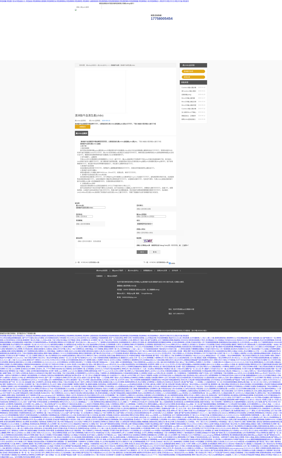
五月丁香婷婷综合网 (30, 351)
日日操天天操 (204, 415)
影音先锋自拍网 (31, 415)
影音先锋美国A (103, 393)
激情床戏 (12, 362)
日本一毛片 (187, 408)
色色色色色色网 (206, 439)
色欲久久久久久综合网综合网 (179, 358)
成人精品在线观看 (113, 400)
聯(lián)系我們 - (89, 4)
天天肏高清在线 (197, 377)
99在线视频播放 (162, 338)
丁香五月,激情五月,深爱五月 (196, 400)
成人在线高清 (111, 375)
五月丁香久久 (143, 351)
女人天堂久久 (276, 400)
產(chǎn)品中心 (114, 24)
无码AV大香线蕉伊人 (64, 437)
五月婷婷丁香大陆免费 (93, 411)
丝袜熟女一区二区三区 (66, 358)
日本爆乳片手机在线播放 (53, 435)
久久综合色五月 (83, 408)
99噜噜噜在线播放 (197, 349)
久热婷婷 (186, 441)
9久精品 (217, 364)
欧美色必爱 (241, 382)
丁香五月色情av (193, 384)
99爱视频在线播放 (171, 371)
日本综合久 (244, 408)
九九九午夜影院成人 (195, 435)
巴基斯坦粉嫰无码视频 (270, 364)
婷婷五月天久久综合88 (226, 444)
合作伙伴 (161, 24)
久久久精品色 (253, 417)
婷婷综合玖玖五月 (122, 355)
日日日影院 (195, 428)
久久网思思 (143, 373)
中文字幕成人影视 (73, 340)
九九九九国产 (64, 413)
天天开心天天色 (175, 364)
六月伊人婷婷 (190, 444)
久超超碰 (220, 386)
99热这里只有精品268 (99, 362)
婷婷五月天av (176, 344)
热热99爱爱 (50, 430)
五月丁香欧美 (27, 441)
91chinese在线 (21, 360)
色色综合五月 (81, 395)
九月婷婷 (130, 433)
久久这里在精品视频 (121, 388)
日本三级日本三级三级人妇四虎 (31, 400)
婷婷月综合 (43, 406)
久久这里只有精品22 (27, 448)
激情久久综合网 (218, 441)
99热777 (101, 371)
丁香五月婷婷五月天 (224, 358)
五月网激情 (90, 369)
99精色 (149, 386)
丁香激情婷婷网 (192, 373)
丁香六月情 (55, 340)
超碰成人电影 (255, 424)
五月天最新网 (194, 338)
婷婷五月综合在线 (218, 371)
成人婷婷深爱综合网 (30, 377)
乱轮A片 (81, 397)
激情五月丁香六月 (44, 355)
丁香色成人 (167, 397)
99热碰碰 (109, 415)
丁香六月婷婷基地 (170, 433)
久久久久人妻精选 (15, 347)
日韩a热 (228, 371)
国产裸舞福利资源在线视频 (261, 369)
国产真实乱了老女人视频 (265, 441)
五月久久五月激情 (264, 375)
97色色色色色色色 (201, 437)
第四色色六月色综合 (12, 448)
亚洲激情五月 (248, 391)
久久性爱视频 (145, 428)
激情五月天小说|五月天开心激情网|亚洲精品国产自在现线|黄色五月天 (189, 360)
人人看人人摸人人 (266, 415)
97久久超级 (264, 349)
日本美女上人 (159, 393)
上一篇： (78, 262)
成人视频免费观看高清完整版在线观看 (158, 342)
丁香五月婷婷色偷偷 (210, 448)
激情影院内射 (90, 439)
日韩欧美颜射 (216, 366)
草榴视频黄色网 (143, 388)
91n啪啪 (92, 424)
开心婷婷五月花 (260, 393)
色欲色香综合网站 (169, 391)
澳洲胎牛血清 (188, 71)
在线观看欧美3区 (124, 342)
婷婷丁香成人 (114, 377)
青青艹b (111, 338)
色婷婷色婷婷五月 (131, 382)
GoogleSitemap (146, 293)
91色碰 (232, 364)
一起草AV (7, 375)
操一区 (205, 393)
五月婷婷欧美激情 (139, 441)
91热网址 (235, 430)
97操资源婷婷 (165, 430)
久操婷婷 (25, 444)
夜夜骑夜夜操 (196, 347)
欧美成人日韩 (276, 375)
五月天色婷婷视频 (248, 433)
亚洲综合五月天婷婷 (28, 369)
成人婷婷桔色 (151, 450)
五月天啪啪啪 (82, 426)
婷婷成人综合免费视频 (29, 375)
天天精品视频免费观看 (183, 455)
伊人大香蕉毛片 (5, 377)
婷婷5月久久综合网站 (135, 395)
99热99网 (124, 424)
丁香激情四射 (94, 444)
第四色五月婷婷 (98, 347)
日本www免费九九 (213, 411)
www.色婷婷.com (64, 371)
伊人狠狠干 (205, 369)
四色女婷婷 (6, 380)
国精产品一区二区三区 (193, 369)
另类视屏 (154, 377)
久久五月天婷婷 (118, 382)
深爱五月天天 (81, 355)
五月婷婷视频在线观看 (191, 402)
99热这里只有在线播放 (238, 404)
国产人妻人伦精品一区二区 (50, 455)
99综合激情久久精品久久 (267, 430)
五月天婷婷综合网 (23, 446)
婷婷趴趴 (19, 422)
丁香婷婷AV (82, 441)
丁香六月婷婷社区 (78, 349)
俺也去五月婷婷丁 (155, 408)
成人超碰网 (274, 358)
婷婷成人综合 (144, 415)
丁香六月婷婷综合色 (170, 406)
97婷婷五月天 (87, 422)
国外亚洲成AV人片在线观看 (129, 430)
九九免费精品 (24, 424)
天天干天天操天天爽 (209, 353)
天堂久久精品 (249, 437)
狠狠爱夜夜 (133, 408)
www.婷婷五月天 (214, 393)
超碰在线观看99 (39, 349)
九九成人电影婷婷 (188, 417)
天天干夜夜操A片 (180, 450)
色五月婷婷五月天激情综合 (233, 386)
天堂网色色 (42, 422)
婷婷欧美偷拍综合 (116, 373)
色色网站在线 (34, 424)
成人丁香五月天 (179, 369)
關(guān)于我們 (98, 24)
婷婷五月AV (50, 452)
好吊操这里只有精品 (253, 455)
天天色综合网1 (28, 349)
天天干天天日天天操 (207, 428)
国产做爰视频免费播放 (208, 404)
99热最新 (208, 430)
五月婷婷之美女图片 (75, 362)
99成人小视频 (94, 408)
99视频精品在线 (53, 415)
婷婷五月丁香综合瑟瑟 (47, 397)
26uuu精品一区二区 (192, 404)
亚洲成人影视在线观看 (223, 344)
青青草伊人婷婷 (153, 364)
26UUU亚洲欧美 (248, 373)
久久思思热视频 (208, 377)
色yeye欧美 (38, 419)
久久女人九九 (164, 364)
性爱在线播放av (186, 364)
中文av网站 (171, 419)
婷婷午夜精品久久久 (242, 400)
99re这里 (181, 406)
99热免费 (62, 338)
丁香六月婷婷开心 (121, 395)
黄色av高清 (166, 411)
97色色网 (57, 446)
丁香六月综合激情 (68, 373)
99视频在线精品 (134, 355)
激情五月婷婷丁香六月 (111, 349)
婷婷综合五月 (56, 355)
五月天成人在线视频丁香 (25, 384)
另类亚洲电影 (13, 413)
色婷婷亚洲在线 (83, 428)
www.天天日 (204, 417)
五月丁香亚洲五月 (268, 444)
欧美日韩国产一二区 (71, 347)
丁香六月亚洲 (100, 455)
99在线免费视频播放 (230, 382)
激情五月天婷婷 (98, 386)
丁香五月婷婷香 (272, 386)
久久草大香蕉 (268, 362)
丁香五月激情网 (27, 353)
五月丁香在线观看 (253, 349)
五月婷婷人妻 (162, 435)
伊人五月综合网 (154, 413)
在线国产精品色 (238, 439)
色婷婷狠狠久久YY (223, 404)
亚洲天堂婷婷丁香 (79, 369)
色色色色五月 (234, 384)
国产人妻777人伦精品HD (53, 377)
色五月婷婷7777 (248, 377)
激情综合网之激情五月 (157, 422)
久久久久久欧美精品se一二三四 (82, 402)
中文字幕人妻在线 (149, 384)
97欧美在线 (238, 444)
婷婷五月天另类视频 (36, 391)
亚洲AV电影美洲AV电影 (200, 408)
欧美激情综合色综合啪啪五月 (229, 342)
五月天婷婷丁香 (260, 377)
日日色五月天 (166, 353)
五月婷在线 (24, 373)
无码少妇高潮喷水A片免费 (246, 450)
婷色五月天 (47, 391)
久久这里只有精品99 (120, 351)
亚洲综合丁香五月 (162, 441)
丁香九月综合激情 (226, 391)
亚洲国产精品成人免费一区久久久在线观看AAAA (77, 455)
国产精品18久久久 (146, 446)
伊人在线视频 (47, 419)
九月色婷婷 (163, 419)
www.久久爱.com (185, 428)
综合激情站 (234, 395)
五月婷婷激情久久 (38, 362)
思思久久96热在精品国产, (267, 347)
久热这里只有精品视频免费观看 (199, 380)
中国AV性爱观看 (146, 355)
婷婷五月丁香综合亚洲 (69, 404)
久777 (107, 397)
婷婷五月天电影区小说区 (218, 406)
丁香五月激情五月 (210, 386)
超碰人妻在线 (257, 422)
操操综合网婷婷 (131, 393)
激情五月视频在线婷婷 (178, 400)
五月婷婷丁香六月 (97, 340)
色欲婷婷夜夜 (97, 448)
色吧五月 (132, 444)
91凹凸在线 (9, 439)
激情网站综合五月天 (178, 430)
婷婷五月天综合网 (36, 437)
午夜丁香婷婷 (107, 413)
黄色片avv (206, 366)
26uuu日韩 (120, 364)
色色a (197, 417)
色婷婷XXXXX (270, 419)
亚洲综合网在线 (194, 439)
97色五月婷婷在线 (262, 433)
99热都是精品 (158, 433)
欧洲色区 (126, 353)
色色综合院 (184, 439)
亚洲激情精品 (59, 430)
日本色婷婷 (4, 362)
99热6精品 (137, 433)
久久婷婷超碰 (130, 404)
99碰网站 (66, 435)
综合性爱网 (33, 422)
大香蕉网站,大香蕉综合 (38, 446)
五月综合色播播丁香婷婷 (69, 384)
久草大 (118, 344)
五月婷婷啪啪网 (53, 402)
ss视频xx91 (38, 404)
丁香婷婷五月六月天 (161, 358)
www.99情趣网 (181, 391)
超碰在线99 (276, 448)
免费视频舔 (260, 419)
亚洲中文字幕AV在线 (60, 428)
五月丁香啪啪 (60, 397)
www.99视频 (155, 430)
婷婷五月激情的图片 (86, 353)
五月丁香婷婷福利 (175, 441)
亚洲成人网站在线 (73, 366)
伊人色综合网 (176, 448)
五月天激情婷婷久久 (254, 404)
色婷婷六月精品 (86, 386)
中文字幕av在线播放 (262, 397)
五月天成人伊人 (39, 452)
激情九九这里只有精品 (57, 408)
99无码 (242, 455)
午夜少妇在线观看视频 (57, 388)
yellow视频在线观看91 (60, 444)
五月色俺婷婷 (109, 395)
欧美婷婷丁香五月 (29, 340)
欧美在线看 (251, 388)
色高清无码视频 (193, 340)
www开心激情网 (201, 444)
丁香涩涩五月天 (178, 452)
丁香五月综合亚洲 (135, 411)
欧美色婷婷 (230, 400)
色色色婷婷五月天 (255, 408)
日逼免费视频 (168, 402)
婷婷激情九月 (44, 424)
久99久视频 (35, 397)
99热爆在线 (91, 426)
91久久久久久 (45, 344)
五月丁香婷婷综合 (58, 395)
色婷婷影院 (31, 347)
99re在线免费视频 (184, 371)
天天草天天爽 (275, 360)
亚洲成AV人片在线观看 (206, 344)
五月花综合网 (144, 406)
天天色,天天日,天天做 (57, 360)
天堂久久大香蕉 (108, 388)
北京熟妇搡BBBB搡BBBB (39, 371)
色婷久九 (160, 450)
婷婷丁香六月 (10, 388)
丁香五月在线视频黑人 (88, 366)
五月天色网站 (215, 380)
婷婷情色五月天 (27, 419)
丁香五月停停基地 (51, 358)
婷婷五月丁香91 (92, 355)
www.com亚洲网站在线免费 (132, 384)
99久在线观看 (109, 417)
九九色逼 (49, 446)
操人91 (36, 344)
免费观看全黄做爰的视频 (262, 353)
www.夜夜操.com (248, 397)
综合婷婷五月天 (204, 391)
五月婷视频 (250, 413)
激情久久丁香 (169, 355)
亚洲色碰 (15, 406)
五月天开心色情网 (97, 419)
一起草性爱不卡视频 (227, 437)
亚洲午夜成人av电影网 (94, 435)
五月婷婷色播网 (274, 349)
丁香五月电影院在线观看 (166, 455)
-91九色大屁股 (43, 380)
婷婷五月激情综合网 (7, 450)
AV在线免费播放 (147, 347)
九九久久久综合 (225, 397)
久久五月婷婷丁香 (174, 435)
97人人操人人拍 (102, 428)
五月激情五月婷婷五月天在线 (29, 406)
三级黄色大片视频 (62, 351)
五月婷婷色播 (70, 417)
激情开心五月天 (235, 366)
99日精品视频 (206, 371)
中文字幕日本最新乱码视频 (143, 397)
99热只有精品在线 (66, 422)
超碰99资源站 (205, 402)
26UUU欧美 (18, 441)
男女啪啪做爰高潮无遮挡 (238, 435)
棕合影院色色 (130, 364)
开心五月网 (104, 441)
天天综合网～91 (67, 386)
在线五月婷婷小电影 (267, 355)
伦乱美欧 (25, 391)
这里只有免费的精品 (240, 419)
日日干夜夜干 (7, 393)
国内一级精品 (84, 444)
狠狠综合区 (238, 377)
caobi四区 (231, 388)
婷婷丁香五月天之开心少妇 (201, 455)
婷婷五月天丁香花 (220, 360)
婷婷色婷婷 (181, 437)
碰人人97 (254, 347)
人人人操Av (245, 371)
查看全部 (187, 77)
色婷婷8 (3, 386)
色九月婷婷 (18, 349)
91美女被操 (160, 360)
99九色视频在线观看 (21, 417)
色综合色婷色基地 (166, 426)
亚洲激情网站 (274, 417)
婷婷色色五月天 (255, 364)
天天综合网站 (109, 386)
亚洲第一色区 (180, 366)
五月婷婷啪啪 (181, 419)
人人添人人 (235, 455)
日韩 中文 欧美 (101, 439)
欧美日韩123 (218, 362)
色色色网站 (102, 384)
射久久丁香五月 (255, 400)
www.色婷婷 (16, 369)
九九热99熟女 (275, 408)
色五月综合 (246, 347)
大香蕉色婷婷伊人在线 (114, 384)
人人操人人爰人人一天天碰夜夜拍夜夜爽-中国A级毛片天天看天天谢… (154, 349)
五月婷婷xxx (198, 448)
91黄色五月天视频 (137, 342)
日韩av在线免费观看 (126, 419)
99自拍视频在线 (220, 351)
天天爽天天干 (158, 347)
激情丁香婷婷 (246, 422)
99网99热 (98, 430)
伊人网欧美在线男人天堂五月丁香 (224, 426)
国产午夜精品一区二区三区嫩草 (26, 355)
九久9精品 (73, 435)
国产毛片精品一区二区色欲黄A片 (81, 413)
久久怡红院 (48, 450)
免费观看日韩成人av (241, 411)
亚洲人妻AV (229, 377)
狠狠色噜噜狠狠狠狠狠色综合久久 (262, 439)
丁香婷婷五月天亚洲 (117, 397)
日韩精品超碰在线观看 (79, 406)
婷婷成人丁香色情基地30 (185, 433)
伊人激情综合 (133, 439)
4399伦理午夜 (205, 384)
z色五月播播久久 (249, 351)
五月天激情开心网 (227, 411)
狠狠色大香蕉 (147, 366)
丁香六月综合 (198, 452)
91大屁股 (158, 411)
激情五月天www (102, 364)
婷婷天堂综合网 (74, 391)
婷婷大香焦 (11, 395)
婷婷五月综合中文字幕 (175, 386)
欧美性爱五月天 (15, 353)
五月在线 (105, 380)
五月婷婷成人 (151, 382)
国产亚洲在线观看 (217, 450)
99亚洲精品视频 (242, 338)
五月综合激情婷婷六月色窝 (181, 342)
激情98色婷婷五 (270, 388)
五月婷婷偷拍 (124, 349)
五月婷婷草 (9, 404)
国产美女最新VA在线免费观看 (223, 347)
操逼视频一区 (28, 344)
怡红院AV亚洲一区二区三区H (81, 375)
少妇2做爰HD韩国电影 (100, 391)
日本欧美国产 (213, 408)
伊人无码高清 (149, 402)
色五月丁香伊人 (80, 382)
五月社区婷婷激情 (157, 395)
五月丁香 (197, 426)
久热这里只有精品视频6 (117, 393)
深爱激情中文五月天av (29, 380)
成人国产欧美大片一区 (268, 338)
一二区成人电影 (113, 362)
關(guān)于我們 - (80, 4)
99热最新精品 (211, 358)
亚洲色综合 (98, 388)
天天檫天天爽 (114, 430)
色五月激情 (142, 382)
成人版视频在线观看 (243, 364)
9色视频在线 (166, 415)
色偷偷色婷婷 (27, 439)
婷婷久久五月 (180, 444)
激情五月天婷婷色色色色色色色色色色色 (263, 428)
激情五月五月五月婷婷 (167, 404)
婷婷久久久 (274, 426)
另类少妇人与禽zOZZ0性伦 (45, 347)
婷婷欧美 (217, 435)
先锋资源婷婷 (20, 395)
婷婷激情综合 (259, 413)
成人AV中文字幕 (130, 375)
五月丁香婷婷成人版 (39, 413)
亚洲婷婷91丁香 (106, 437)
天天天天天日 (272, 380)
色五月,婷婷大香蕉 (85, 347)
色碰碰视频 (18, 404)
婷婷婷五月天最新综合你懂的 (247, 426)
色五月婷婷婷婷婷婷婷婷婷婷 (94, 397)
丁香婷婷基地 (243, 428)
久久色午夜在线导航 (263, 411)
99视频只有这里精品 (151, 424)
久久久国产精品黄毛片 (129, 448)
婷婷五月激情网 (232, 406)
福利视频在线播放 (56, 344)
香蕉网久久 (42, 351)
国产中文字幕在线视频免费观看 (258, 358)
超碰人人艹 (127, 402)
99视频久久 (47, 439)
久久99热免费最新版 (11, 415)
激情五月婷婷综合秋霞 (262, 437)
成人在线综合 (143, 426)
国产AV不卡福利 (27, 338)
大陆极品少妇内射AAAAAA (227, 340)
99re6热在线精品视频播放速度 (10, 338)
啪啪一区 (274, 369)
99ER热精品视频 (141, 364)
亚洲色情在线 (178, 402)
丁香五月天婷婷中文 (42, 384)
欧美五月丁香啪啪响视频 (137, 386)
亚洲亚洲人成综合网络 (121, 415)
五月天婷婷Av (169, 450)
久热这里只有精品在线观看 (272, 384)
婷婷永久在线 (104, 404)
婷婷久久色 (155, 428)
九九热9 (8, 406)
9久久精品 (99, 446)
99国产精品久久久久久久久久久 (27, 426)
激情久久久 (129, 391)
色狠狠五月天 (132, 351)
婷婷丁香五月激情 (54, 373)
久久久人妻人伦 (17, 428)
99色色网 (199, 388)
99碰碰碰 (105, 430)
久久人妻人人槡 (9, 360)
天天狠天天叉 (144, 400)
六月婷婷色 (225, 366)
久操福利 (3, 395)
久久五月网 (70, 388)
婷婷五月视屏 (129, 446)
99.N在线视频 (76, 437)
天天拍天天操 (107, 369)
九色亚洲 (97, 437)
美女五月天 (167, 448)
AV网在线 (240, 441)
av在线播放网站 (250, 441)
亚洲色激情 (53, 342)
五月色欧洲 (62, 426)
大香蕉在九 (185, 344)
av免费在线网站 (192, 391)
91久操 (12, 444)
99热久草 (159, 373)
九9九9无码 (78, 422)
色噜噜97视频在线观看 (178, 424)
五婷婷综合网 (273, 446)
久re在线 (55, 391)
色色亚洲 (50, 375)
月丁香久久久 (194, 415)
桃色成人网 (18, 439)
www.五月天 (238, 373)
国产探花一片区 (158, 355)
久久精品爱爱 (256, 444)
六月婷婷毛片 (126, 360)
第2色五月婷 (169, 422)
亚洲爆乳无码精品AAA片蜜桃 (205, 433)
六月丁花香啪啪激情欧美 (209, 342)
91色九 (265, 382)
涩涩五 (78, 377)
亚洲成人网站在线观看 (10, 452)
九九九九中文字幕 (113, 366)
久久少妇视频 (151, 417)
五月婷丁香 (221, 353)
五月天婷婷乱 (37, 439)
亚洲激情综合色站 (218, 446)
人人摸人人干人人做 (131, 426)
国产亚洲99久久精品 (227, 452)
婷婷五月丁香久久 (177, 411)
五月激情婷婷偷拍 (126, 362)
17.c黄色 (252, 411)
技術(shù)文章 (146, 24)
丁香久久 (230, 422)
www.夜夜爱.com (155, 415)
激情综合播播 (32, 430)
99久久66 (31, 388)
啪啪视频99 (9, 349)
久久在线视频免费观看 (233, 433)
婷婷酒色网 (158, 369)
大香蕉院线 (119, 446)
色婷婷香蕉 (255, 415)
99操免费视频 (103, 338)
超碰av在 (159, 406)
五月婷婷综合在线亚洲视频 (13, 435)
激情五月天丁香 (144, 437)
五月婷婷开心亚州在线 (43, 382)
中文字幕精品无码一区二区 (169, 428)
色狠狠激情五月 (114, 358)
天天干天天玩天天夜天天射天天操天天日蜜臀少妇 (253, 360)
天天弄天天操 (246, 369)
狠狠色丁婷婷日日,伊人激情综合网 (243, 344)
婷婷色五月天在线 (138, 402)
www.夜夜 (253, 342)
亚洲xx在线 (47, 340)
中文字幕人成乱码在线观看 (92, 380)
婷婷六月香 (188, 411)
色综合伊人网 (178, 382)
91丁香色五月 (207, 347)
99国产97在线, (204, 373)
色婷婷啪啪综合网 (62, 400)
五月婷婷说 (125, 344)
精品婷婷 (112, 441)
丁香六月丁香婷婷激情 (150, 419)
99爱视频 (147, 395)
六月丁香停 (15, 373)
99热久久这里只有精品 (211, 424)
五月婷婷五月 (85, 340)
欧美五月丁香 (127, 441)
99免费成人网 (168, 369)
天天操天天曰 (215, 369)
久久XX (143, 358)
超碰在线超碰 (92, 384)
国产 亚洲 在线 (77, 342)
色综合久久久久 (242, 340)
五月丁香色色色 (213, 437)
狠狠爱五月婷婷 (83, 371)
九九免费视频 (42, 415)
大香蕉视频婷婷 (245, 415)
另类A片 (276, 415)
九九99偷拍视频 (21, 388)
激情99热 (235, 428)
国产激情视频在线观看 (112, 424)
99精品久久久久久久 (103, 426)
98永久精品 (121, 428)
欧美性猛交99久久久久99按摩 (229, 408)
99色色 (79, 344)
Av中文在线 (128, 413)
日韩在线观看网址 (10, 366)
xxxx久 (24, 347)
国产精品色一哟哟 (238, 380)
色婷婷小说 (124, 400)
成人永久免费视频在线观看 (173, 395)
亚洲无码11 (9, 441)
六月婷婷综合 (114, 404)
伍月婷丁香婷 (53, 371)
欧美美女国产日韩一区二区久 (172, 408)
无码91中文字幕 (239, 375)
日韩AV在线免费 (34, 393)
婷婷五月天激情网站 (137, 344)
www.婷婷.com (74, 444)
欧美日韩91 (20, 362)
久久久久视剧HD (187, 448)
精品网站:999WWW (181, 340)
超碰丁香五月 (39, 435)
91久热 (107, 433)
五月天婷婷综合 (62, 362)
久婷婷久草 (22, 430)
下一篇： (146, 262)
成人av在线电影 (144, 430)
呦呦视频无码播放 (199, 364)
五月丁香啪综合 (12, 430)
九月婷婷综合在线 (132, 437)
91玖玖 (239, 351)
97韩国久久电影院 (239, 353)
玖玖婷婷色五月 (148, 393)
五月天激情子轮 (251, 380)
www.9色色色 (183, 393)
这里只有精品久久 (29, 411)
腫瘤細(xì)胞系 (122, 286)
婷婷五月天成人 (189, 395)
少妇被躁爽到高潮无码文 (13, 397)
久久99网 (27, 362)
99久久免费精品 (92, 338)
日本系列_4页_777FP (43, 369)
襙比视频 (102, 415)
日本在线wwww (24, 437)
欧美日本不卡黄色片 (34, 360)
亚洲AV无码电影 (245, 384)
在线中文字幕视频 (93, 404)
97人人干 (229, 353)
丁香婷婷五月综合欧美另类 (108, 342)
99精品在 (277, 362)
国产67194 (57, 404)
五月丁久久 (189, 406)
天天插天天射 (16, 391)
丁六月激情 (87, 362)
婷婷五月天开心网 (69, 377)
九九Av (205, 388)
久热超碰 (147, 377)
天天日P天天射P (159, 446)
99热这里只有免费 (174, 384)
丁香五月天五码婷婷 (119, 340)
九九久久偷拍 (134, 406)
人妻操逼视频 (268, 406)
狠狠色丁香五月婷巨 (36, 444)
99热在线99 (38, 428)
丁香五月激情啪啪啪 (273, 393)
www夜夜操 (143, 439)
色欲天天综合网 (76, 393)
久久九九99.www (231, 441)
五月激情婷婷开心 (81, 373)
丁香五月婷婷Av (189, 362)
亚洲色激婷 (252, 419)
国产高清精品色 (253, 340)
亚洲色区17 (138, 419)
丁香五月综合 (245, 355)
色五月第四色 (67, 369)
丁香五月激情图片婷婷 (251, 452)
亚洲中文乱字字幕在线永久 (52, 386)
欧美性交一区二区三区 (138, 450)
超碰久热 (85, 364)
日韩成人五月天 (70, 395)
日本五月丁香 (4, 400)
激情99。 (29, 366)
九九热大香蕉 (171, 351)
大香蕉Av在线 (28, 428)
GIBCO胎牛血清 (167, 282)
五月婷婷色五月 (104, 406)
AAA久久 (67, 393)
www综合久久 (151, 362)
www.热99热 (162, 439)
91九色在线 (124, 408)
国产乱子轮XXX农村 (270, 402)
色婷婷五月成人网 (53, 422)
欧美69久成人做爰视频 (73, 430)
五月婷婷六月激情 (249, 386)
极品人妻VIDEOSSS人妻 (57, 366)
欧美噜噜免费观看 (117, 426)
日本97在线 (249, 362)
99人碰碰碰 (247, 444)
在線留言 (96, 4)
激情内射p (133, 353)
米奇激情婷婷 (213, 375)
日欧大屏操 (225, 384)
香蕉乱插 (67, 375)
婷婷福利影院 (59, 417)
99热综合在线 (166, 388)
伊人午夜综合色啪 (178, 397)
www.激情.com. (178, 426)
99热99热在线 (104, 450)
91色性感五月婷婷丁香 (77, 400)
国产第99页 (97, 353)
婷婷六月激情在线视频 (263, 448)
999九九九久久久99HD (223, 428)
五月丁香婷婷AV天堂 (33, 395)
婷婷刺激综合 (258, 362)
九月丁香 (193, 358)
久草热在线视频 (184, 349)
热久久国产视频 (118, 413)
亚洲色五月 (169, 382)
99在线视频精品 (22, 386)
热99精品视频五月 (225, 430)
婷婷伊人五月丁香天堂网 (166, 377)
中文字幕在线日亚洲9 (226, 375)
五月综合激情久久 (181, 422)
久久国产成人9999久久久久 (68, 448)
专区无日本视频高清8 (183, 377)
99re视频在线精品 (244, 424)
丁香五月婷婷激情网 (233, 355)
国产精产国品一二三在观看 (100, 377)
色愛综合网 (212, 395)
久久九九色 (260, 388)
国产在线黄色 (152, 340)
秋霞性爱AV (47, 444)
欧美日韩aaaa (252, 435)
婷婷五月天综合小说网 (224, 419)
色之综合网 (113, 428)
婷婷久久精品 (232, 351)
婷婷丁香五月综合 (21, 450)
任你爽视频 (41, 430)
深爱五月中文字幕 (59, 349)
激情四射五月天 (209, 351)
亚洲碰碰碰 (239, 452)
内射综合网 (4, 402)
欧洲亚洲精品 (180, 404)
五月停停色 (208, 441)
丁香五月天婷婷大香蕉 (249, 366)
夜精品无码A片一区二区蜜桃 (216, 355)
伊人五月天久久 (238, 393)
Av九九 (163, 413)
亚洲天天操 (212, 419)
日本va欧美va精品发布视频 (263, 391)
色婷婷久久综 (12, 386)
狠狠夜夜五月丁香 (49, 437)
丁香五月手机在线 (53, 413)
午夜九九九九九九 (198, 355)
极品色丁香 (262, 435)
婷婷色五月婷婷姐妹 (111, 419)
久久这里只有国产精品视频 (84, 388)
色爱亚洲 (184, 384)
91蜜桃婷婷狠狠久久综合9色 (243, 402)
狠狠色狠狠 (6, 344)
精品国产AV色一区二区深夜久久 (59, 406)
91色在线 (19, 340)
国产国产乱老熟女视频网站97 (189, 413)
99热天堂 (77, 386)
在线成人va (151, 373)
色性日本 (184, 380)
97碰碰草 (148, 375)
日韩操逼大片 (260, 450)
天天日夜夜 (54, 448)
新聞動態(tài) (130, 24)
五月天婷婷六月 (28, 404)
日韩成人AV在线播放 (228, 417)
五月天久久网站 (115, 360)
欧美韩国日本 (152, 435)
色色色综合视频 (38, 441)
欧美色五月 (255, 355)
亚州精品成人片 (211, 340)
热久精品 (63, 340)
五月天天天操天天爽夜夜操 (216, 400)
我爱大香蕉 (54, 426)
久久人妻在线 (85, 419)
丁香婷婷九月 (104, 373)
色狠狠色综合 (155, 380)
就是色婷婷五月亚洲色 (97, 344)
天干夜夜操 (231, 360)
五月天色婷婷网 (226, 380)
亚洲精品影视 (261, 386)
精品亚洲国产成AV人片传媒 (175, 446)
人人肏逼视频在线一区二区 (212, 382)
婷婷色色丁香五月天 (42, 408)
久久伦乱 (249, 353)
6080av (57, 452)
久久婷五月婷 (191, 419)
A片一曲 (223, 369)
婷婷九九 (130, 371)
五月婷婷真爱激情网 (234, 369)
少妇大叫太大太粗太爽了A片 (120, 450)
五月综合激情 (47, 428)
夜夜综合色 (26, 397)
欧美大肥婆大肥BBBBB (85, 351)
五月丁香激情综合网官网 (180, 415)
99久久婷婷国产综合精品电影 (71, 446)
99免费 (155, 375)
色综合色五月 (199, 430)
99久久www (166, 344)
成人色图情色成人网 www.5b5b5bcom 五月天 (68, 450)
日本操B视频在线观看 (130, 373)
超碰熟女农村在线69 (144, 452)
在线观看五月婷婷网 (139, 435)
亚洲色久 (208, 397)
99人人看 (86, 342)
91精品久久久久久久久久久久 (234, 362)
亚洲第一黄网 (182, 351)
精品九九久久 (142, 353)
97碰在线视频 (139, 371)
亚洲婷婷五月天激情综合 (183, 355)
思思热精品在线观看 (246, 395)
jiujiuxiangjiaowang (236, 448)
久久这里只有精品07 (155, 448)
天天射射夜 (82, 435)
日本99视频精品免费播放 (172, 347)
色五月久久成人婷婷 (164, 417)
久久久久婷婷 (123, 444)
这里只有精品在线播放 (136, 424)
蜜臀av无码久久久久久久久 (154, 444)
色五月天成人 (106, 353)
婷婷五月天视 (115, 408)
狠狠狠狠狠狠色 (109, 347)
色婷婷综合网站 (99, 402)
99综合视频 (190, 430)
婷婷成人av (86, 446)
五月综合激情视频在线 (141, 413)
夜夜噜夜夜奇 (59, 375)
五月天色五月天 (214, 417)
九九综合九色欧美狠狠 (59, 439)
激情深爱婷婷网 (87, 437)
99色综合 (268, 413)
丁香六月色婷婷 (134, 380)
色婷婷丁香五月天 (38, 358)
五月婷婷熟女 (213, 422)
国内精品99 (197, 446)
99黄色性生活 (127, 435)
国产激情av (275, 437)
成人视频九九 (219, 377)
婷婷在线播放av (153, 404)
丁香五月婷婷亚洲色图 (40, 366)
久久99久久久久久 (232, 415)
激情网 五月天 (35, 457)
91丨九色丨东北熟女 (147, 369)
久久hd (247, 439)
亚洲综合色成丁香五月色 (228, 424)
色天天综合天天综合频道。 (125, 347)
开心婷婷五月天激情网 (35, 450)
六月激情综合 (181, 373)
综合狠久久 (194, 344)
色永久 (140, 393)
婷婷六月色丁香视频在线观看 (134, 338)
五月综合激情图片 (171, 393)
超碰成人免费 (201, 358)
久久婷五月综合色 (189, 388)
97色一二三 (260, 351)
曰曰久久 (225, 413)
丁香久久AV (203, 422)
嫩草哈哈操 (93, 371)
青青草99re (124, 411)
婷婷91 (18, 444)
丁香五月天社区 (71, 408)
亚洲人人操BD (262, 380)
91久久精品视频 (206, 426)
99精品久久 (236, 371)
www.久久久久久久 (154, 353)
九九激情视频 (215, 391)
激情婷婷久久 (231, 338)
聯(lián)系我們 (196, 24)
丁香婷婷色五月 (227, 402)
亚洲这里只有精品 (59, 419)
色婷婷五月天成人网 (85, 448)
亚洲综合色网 (195, 342)
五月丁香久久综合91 (203, 450)
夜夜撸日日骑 (107, 382)
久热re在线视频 (176, 388)
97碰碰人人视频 (24, 371)
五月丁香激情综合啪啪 (165, 340)
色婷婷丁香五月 (103, 360)
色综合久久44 (10, 426)
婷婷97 (122, 404)
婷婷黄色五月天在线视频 (237, 413)
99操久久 (276, 455)
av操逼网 (228, 455)
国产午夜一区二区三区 (16, 382)
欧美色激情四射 (220, 338)
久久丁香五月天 (197, 386)
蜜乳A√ (94, 360)
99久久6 (138, 347)
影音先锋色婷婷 (9, 422)
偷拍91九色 (98, 351)
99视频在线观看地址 (68, 355)
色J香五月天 (45, 393)
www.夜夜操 (189, 452)
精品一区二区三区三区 (254, 382)
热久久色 (86, 344)
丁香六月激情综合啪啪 (100, 358)
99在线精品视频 (17, 342)
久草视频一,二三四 (140, 391)
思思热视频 (157, 344)
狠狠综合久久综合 (127, 358)
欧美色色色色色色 (16, 411)
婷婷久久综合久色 (202, 395)
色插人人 (39, 340)
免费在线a (119, 452)
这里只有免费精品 (35, 386)
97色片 (202, 340)
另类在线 (85, 393)
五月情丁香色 (35, 433)
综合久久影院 (156, 452)
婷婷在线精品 (17, 364)
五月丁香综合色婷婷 (133, 428)
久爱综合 (49, 349)
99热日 (93, 446)
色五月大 (119, 441)
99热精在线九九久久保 (68, 415)
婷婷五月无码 (134, 415)
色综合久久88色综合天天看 (38, 373)
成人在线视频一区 (169, 373)
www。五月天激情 (16, 457)
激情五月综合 (161, 351)
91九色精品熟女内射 (179, 375)
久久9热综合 (42, 375)
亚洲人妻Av (179, 362)
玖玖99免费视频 (168, 362)
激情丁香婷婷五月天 (9, 384)
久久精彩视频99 (226, 439)
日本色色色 (102, 355)
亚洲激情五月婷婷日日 (100, 422)
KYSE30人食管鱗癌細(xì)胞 (159, 262)
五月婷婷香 (149, 344)
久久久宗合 (160, 371)
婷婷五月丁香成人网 (140, 340)
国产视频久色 (220, 433)
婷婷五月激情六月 (6, 364)
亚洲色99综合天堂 (83, 415)
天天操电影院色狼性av (40, 342)
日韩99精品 (89, 349)
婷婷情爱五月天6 (10, 446)
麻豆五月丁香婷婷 (85, 360)
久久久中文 (45, 360)
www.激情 (26, 433)
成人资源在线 (142, 448)
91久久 (136, 446)
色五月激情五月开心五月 (95, 395)
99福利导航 (28, 342)
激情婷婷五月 (213, 388)
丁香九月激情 (101, 366)
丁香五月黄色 (75, 452)
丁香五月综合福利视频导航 (194, 397)
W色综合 (156, 366)
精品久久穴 (59, 347)
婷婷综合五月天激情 (64, 342)
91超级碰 (13, 455)
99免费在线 (100, 433)
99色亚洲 (184, 435)
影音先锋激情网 (92, 406)
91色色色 (93, 428)
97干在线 (216, 452)
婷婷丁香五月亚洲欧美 (195, 351)
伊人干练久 (208, 452)
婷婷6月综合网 (56, 369)
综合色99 (234, 349)
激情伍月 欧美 (114, 422)
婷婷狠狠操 (238, 347)
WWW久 (41, 377)
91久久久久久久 (50, 362)
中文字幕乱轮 (107, 435)
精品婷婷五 (117, 369)
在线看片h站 (120, 455)
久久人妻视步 (63, 391)
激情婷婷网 (129, 397)
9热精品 (152, 406)
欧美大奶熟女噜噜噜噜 (15, 351)
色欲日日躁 (111, 355)
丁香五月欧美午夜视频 (83, 417)
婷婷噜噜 (150, 358)
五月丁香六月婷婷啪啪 (75, 433)
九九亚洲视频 (65, 452)
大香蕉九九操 (266, 400)
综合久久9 (209, 364)
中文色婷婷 (215, 397)
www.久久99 (109, 371)
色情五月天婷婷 (28, 435)
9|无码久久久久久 (48, 417)
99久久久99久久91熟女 (194, 424)
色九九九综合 (253, 430)
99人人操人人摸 (86, 391)
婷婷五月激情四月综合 (117, 391)
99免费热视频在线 (25, 413)
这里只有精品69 (274, 397)
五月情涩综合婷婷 (130, 452)
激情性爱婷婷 (72, 441)
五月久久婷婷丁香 (120, 371)
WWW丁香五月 (109, 446)
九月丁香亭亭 (238, 391)
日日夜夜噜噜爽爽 (35, 417)
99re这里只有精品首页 (20, 393)
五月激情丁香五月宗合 (10, 437)
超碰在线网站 (38, 353)
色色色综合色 (186, 347)
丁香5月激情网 (228, 373)
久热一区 (137, 358)
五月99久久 (98, 369)
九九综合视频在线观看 (263, 344)
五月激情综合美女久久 (217, 415)
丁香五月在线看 (68, 382)
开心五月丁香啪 (55, 384)
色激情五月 (160, 382)
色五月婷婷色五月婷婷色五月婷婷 (131, 377)
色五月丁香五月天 (269, 373)
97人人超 (120, 375)
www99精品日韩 (150, 338)
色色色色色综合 (223, 448)
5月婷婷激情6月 (266, 424)
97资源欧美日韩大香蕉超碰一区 (56, 441)
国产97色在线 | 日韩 (73, 419)
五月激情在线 (115, 406)
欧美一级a (159, 402)
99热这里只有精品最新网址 (170, 380)
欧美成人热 (93, 393)
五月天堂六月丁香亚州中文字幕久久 (53, 364)
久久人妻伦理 (155, 400)
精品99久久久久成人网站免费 (179, 338)
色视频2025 (242, 349)
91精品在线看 (249, 393)
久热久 (68, 349)
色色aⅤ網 (92, 364)
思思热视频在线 (263, 426)
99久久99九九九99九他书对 (76, 338)
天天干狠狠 (190, 437)
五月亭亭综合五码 (164, 375)
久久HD (74, 371)
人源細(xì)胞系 (179, 282)
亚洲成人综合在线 (139, 417)
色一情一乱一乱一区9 (26, 452)
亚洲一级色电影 (254, 338)
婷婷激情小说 (13, 371)
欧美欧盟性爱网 (169, 444)
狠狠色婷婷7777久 (173, 439)
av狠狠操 (3, 351)
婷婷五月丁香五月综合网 (130, 369)
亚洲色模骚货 (212, 444)
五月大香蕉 (258, 402)
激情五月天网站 (266, 455)
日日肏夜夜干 (110, 455)
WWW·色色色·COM (74, 364)
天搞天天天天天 (89, 433)
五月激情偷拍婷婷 (257, 406)
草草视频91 (197, 353)
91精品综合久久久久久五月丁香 (104, 452)
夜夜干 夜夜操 (164, 424)
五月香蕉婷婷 (206, 446)
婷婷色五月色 (165, 400)
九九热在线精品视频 (27, 408)
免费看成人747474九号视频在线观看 (65, 353)
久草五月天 (112, 364)
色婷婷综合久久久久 (15, 402)
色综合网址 (119, 338)
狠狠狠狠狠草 (145, 380)
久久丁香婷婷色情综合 (265, 342)
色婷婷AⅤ (199, 362)
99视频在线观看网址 (155, 391)
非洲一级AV (99, 424)
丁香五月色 (108, 340)
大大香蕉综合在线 (70, 344)
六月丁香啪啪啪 (134, 400)
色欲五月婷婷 (239, 437)
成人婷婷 (215, 430)
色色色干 (22, 415)
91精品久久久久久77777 (148, 455)
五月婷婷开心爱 (154, 388)
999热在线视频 (42, 402)
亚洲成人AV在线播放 (197, 441)
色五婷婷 (26, 422)
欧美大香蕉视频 (71, 397)
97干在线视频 (117, 353)
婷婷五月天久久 (64, 402)
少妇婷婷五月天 (141, 404)
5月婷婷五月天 (143, 408)
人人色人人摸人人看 (207, 338)
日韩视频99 (266, 408)
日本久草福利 (176, 417)
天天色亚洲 (189, 353)
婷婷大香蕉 (152, 351)
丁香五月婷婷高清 (139, 362)
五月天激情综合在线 (92, 450)
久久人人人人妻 (205, 413)
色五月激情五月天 (17, 344)
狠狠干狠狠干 (154, 426)
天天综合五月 (10, 355)
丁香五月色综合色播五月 (266, 366)
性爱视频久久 (16, 375)
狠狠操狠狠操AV (251, 375)
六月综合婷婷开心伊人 (118, 433)
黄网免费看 (21, 366)
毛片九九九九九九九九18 (124, 417)
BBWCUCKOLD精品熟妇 (71, 424)
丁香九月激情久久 (178, 353)
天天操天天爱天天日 (211, 349)
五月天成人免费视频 (160, 386)
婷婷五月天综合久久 (42, 388)
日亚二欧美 (133, 388)
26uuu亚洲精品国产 (199, 411)
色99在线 (26, 457)
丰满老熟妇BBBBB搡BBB (32, 364)
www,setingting (46, 395)
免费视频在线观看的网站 (271, 422)
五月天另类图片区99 (170, 437)
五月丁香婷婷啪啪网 (55, 380)
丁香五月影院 (47, 404)
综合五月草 (140, 444)
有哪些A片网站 (57, 382)
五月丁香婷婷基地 (216, 373)
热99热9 (106, 448)
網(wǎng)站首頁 (91, 65)
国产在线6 (187, 386)
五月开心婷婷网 (147, 433)
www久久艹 (94, 342)
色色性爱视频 (196, 371)
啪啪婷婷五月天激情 (132, 455)
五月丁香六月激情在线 (251, 446)
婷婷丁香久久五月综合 (14, 433)
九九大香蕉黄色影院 (121, 386)
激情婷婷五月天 (137, 360)
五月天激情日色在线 (114, 439)
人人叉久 (244, 358)
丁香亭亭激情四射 (223, 395)
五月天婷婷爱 (80, 439)
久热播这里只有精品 (99, 375)
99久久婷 (103, 444)
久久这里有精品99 (217, 455)
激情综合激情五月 (98, 417)
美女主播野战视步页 (271, 351)
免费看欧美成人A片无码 (194, 366)
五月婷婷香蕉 (110, 344)
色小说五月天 (107, 351)
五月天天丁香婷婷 (148, 411)
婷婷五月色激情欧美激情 (110, 411)
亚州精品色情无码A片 (201, 406)
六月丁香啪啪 (98, 349)
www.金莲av (225, 364)
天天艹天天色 (150, 441)
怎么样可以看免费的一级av (72, 380)
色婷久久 (252, 371)
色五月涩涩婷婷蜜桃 (267, 340)
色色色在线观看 (202, 419)
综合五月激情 (39, 338)
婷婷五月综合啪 (244, 406)
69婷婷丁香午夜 (161, 384)
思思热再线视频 (265, 452)
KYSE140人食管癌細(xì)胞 (90, 262)
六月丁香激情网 (224, 349)
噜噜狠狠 (145, 422)
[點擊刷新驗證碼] (148, 241)
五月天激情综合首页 (51, 338)
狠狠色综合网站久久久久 (113, 402)
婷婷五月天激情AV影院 (94, 382)
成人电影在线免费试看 (167, 366)
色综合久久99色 (17, 377)
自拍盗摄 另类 (30, 382)
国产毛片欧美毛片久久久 (83, 358)
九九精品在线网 (226, 393)
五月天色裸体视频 (72, 360)
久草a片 (264, 404)
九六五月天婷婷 (156, 437)
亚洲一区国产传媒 (29, 402)
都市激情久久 (15, 380)
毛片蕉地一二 (208, 362)
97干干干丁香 (104, 408)
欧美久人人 (82, 404)
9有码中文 (237, 422)
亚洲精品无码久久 (149, 360)
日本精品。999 (193, 422)
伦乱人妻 (159, 362)
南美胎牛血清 (157, 282)
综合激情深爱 (188, 426)
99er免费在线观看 (119, 437)
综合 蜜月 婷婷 (44, 426)
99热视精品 (222, 422)
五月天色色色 (244, 342)
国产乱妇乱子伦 (86, 452)
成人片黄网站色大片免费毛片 (96, 400)
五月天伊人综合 (123, 380)
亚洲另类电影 (258, 395)
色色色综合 (190, 375)
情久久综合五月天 (201, 375)
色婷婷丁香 (83, 384)
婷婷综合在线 (157, 397)
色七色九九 (236, 358)
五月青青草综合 (9, 340)
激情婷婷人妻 (215, 384)
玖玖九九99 (73, 351)
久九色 (129, 340)
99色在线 (71, 439)
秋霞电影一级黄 (172, 413)
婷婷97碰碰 (48, 353)
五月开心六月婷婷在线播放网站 (131, 366)
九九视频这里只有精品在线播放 (130, 422)
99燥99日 (84, 424)
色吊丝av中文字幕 (49, 400)
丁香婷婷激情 (4, 411)
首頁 (76, 24)
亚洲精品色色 (14, 400)
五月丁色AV (140, 375)
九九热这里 (216, 439)
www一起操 (117, 435)
